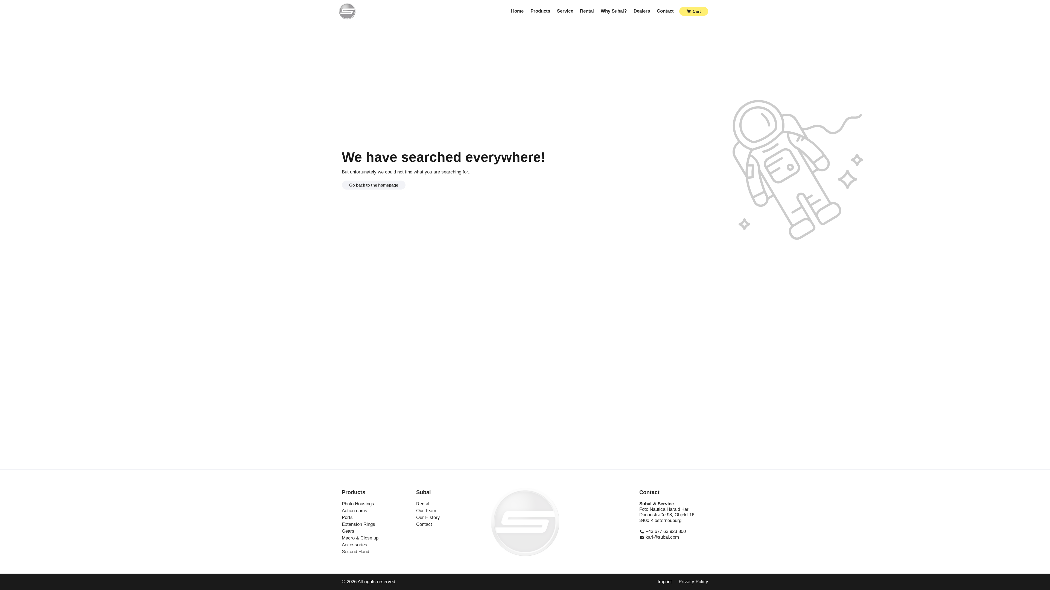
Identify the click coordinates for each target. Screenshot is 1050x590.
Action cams (354, 510)
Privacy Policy (693, 581)
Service (565, 11)
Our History (428, 517)
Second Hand (355, 551)
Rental (587, 11)
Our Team (426, 510)
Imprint (665, 581)
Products (540, 11)
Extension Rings (358, 524)
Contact (665, 11)
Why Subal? (614, 11)
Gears (348, 531)
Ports (347, 517)
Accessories (354, 544)
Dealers (642, 11)
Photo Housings (358, 503)
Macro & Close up (360, 538)
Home (517, 11)
